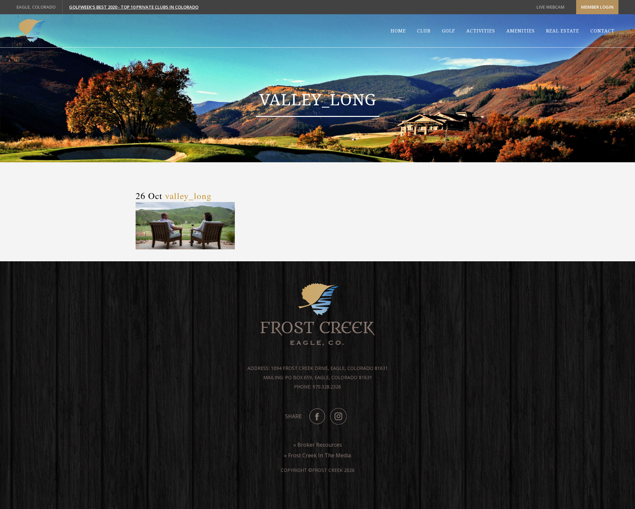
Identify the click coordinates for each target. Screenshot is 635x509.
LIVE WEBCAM (550, 7)
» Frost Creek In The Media (317, 455)
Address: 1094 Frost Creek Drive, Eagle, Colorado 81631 (317, 368)
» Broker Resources (317, 444)
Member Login (597, 7)
